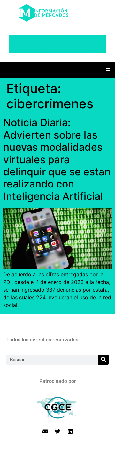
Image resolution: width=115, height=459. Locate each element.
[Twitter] (57, 431)
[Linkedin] (70, 431)
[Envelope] (45, 431)
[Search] (103, 360)
